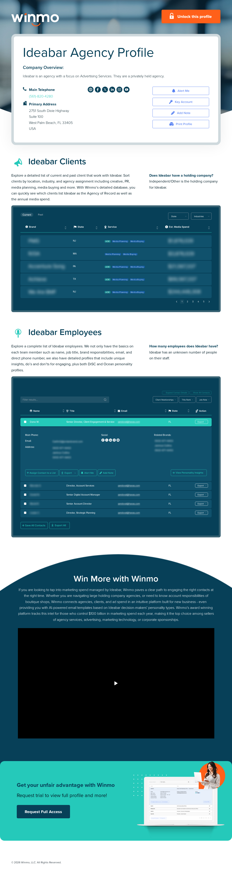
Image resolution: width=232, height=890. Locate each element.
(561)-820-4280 (41, 96)
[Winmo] (45, 20)
